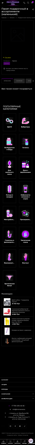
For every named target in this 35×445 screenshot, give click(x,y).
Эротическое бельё (9, 285)
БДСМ (9, 127)
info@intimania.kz (19, 409)
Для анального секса (9, 172)
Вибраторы (25, 127)
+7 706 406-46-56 (17, 406)
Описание (7, 80)
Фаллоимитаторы (9, 263)
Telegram (15, 426)
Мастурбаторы (9, 219)
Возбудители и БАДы (9, 148)
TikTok (25, 426)
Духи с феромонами (25, 171)
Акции (4, 384)
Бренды (4, 389)
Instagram (10, 426)
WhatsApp (20, 426)
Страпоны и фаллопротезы (9, 241)
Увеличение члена (25, 241)
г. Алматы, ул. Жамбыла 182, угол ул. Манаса (19, 414)
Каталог (4, 380)
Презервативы (25, 219)
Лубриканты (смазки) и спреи (25, 197)
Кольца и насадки (9, 196)
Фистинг (25, 263)
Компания (5, 394)
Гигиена (25, 148)
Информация (6, 398)
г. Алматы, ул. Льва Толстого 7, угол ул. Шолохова (19, 418)
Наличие (19, 80)
